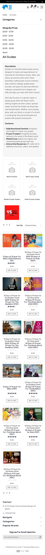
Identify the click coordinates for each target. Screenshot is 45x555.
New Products (12, 177)
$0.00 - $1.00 (8, 32)
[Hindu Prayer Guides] (32, 190)
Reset (5, 52)
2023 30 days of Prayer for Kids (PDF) (33, 259)
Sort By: (20, 225)
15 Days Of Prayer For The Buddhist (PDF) (33, 389)
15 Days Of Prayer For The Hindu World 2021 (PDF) (33, 345)
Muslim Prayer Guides (12, 199)
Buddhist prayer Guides (12, 214)
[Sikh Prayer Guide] (32, 167)
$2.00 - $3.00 (8, 48)
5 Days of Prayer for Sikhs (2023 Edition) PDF (12, 259)
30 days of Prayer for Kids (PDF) (33, 431)
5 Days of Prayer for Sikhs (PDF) (12, 388)
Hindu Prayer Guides (32, 199)
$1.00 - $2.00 (8, 40)
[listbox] (33, 225)
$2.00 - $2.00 (8, 44)
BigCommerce (35, 547)
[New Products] (12, 167)
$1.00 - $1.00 (8, 36)
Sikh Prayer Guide (32, 177)
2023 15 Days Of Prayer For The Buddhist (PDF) (12, 302)
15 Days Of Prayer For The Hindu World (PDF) (12, 432)
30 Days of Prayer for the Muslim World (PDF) (12, 476)
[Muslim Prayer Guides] (12, 190)
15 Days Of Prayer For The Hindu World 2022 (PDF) (33, 302)
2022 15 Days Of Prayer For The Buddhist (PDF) (12, 345)
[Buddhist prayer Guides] (12, 208)
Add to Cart (12, 270)
